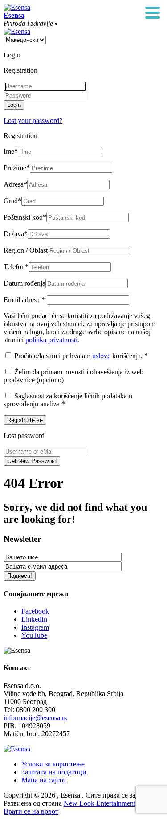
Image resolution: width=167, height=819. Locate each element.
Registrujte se (25, 420)
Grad (12, 201)
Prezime (17, 168)
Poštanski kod (25, 217)
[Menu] (153, 13)
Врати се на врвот (31, 811)
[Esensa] (17, 7)
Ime (11, 151)
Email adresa (24, 299)
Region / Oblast (26, 250)
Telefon (16, 266)
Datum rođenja (24, 283)
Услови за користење (53, 764)
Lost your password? (33, 120)
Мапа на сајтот (43, 780)
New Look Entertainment (99, 803)
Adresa (15, 184)
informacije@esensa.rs (35, 717)
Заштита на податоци (53, 772)
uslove (101, 356)
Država (16, 234)
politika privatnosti (51, 340)
